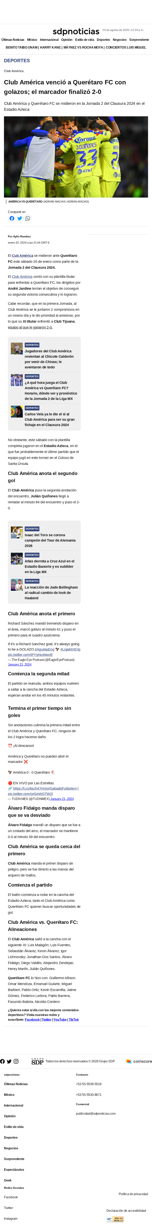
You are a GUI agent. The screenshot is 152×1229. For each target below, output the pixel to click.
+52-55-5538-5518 (89, 1084)
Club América (14, 71)
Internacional (49, 39)
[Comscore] (139, 1061)
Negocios (119, 39)
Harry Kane (50, 47)
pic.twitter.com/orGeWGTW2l (30, 794)
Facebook (32, 1019)
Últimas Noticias (12, 39)
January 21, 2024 (19, 664)
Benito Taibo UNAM (21, 47)
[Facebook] (12, 218)
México (32, 39)
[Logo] (76, 32)
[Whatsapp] (28, 218)
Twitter (46, 1019)
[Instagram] (16, 1061)
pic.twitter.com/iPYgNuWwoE (30, 655)
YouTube (60, 1019)
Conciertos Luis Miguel (126, 47)
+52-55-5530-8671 (89, 1094)
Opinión (66, 39)
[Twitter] (20, 218)
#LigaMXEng (70, 649)
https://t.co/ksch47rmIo (30, 788)
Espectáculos (14, 1169)
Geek (7, 1180)
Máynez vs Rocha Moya (83, 47)
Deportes (103, 39)
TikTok (74, 1019)
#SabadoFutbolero (62, 788)
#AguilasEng (44, 649)
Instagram (10, 1218)
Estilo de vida (84, 39)
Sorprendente (139, 39)
